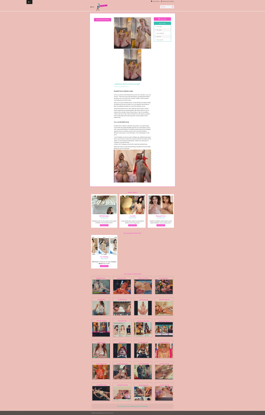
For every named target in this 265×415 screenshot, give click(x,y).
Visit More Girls (104, 218)
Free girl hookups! (156, 1)
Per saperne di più (104, 225)
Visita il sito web (104, 258)
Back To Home (163, 19)
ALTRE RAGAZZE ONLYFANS (102, 19)
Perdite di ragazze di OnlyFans (168, 1)
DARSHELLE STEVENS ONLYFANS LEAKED (127, 84)
